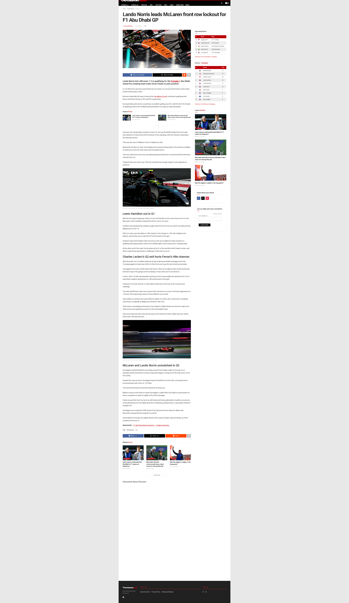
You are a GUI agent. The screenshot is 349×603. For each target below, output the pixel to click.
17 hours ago (174, 466)
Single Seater (130, 8)
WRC (151, 5)
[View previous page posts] (155, 126)
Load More (157, 475)
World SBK (179, 5)
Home (124, 8)
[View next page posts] (158, 126)
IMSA (171, 5)
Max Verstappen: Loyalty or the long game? (209, 183)
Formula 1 (124, 5)
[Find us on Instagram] (207, 198)
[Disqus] (157, 507)
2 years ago (138, 26)
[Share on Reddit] (184, 75)
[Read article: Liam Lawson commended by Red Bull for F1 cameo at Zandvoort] (127, 118)
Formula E (134, 5)
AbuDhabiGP (130, 430)
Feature (173, 458)
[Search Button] (221, 3)
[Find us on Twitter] (203, 198)
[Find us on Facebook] (198, 198)
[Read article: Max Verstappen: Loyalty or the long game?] (180, 452)
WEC (165, 5)
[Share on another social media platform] (189, 75)
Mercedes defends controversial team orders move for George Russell (155, 464)
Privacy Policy (156, 592)
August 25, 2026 (200, 185)
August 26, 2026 (200, 136)
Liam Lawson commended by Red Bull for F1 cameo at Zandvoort (132, 464)
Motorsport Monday (167, 592)
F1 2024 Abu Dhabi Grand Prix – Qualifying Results (151, 425)
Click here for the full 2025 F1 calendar (206, 56)
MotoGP (158, 5)
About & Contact (145, 592)
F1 (136, 430)
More (187, 5)
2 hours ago (136, 119)
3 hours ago (172, 119)
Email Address (203, 216)
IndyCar (144, 5)
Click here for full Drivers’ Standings (205, 104)
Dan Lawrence (128, 26)
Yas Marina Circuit (160, 96)
